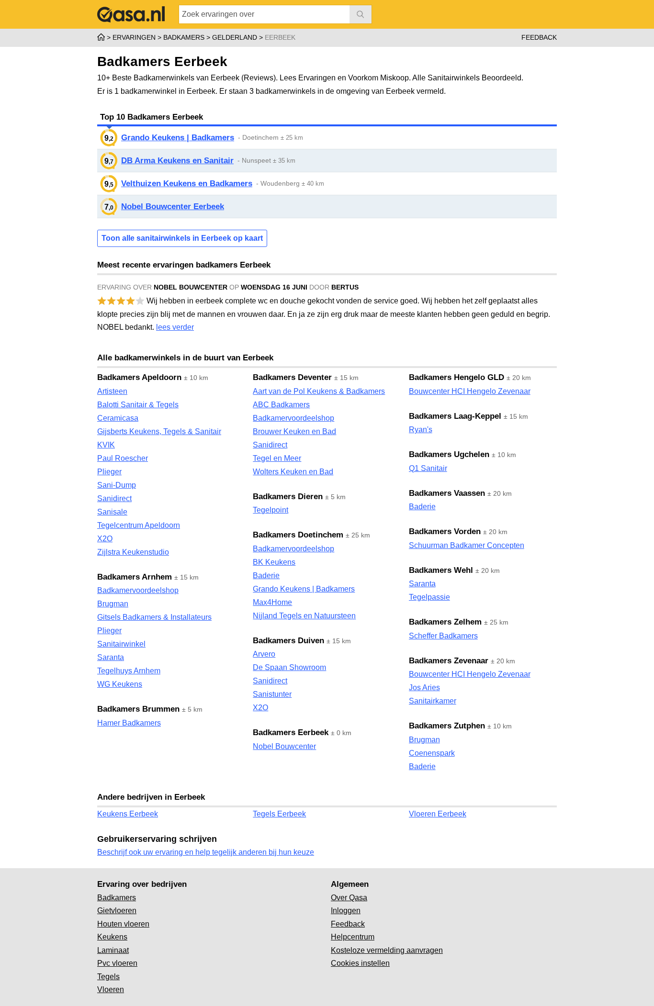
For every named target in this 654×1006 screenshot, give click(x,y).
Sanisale (112, 512)
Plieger (109, 472)
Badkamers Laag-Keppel (455, 416)
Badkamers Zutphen (447, 725)
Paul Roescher (122, 458)
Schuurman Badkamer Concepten (466, 545)
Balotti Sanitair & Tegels (138, 405)
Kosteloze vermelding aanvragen (387, 950)
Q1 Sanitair (428, 468)
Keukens (112, 937)
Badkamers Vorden (445, 531)
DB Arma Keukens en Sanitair (177, 160)
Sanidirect (114, 498)
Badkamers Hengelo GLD (456, 377)
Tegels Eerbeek (279, 814)
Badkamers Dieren (288, 496)
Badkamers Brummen (138, 709)
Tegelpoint (270, 510)
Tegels (108, 976)
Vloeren (110, 989)
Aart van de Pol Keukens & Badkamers (319, 391)
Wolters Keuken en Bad (293, 472)
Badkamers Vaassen (447, 493)
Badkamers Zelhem (445, 621)
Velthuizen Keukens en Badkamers (186, 183)
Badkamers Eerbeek (290, 732)
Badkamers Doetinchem (298, 534)
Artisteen (112, 391)
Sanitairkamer (432, 701)
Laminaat (113, 950)
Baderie (266, 575)
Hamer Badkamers (129, 723)
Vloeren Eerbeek (437, 814)
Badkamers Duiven (288, 640)
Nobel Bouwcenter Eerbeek (172, 206)
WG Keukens (119, 684)
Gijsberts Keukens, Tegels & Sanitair (159, 431)
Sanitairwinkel (121, 644)
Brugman (112, 604)
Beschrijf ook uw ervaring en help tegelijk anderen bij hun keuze (205, 852)
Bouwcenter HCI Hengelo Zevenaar (469, 391)
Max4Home (272, 602)
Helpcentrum (352, 937)
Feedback (539, 37)
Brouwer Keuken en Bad (294, 431)
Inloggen (346, 910)
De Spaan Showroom (289, 667)
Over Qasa (349, 898)
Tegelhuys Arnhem (128, 671)
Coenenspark (432, 753)
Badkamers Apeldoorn (139, 377)
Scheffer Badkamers (443, 636)
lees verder (175, 327)
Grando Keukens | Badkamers (177, 137)
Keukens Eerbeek (127, 814)
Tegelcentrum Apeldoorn (138, 525)
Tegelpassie (429, 597)
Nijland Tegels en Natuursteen (304, 616)
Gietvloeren (116, 910)
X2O (105, 539)
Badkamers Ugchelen (449, 454)
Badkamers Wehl (441, 570)
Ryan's (420, 429)
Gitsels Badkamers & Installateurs (154, 617)
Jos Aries (424, 687)
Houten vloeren (123, 924)
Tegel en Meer (277, 458)
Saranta (110, 657)
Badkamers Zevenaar (448, 660)
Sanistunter (272, 694)
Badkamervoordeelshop (138, 590)
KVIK (106, 445)
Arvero (264, 654)
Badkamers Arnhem (134, 576)
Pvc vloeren (117, 963)
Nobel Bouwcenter (284, 746)
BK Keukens (274, 562)
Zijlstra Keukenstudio (133, 552)
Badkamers (116, 898)
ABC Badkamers (281, 405)
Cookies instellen (360, 963)
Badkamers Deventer (292, 377)
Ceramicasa (117, 418)
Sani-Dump (116, 485)
